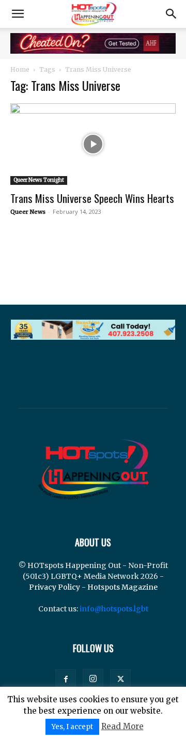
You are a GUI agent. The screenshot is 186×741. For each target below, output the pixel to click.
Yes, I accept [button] (72, 726)
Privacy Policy (54, 587)
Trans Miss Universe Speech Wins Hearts (92, 198)
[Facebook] (65, 679)
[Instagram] (93, 679)
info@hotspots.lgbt (114, 608)
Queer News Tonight (38, 180)
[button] (17, 14)
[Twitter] (120, 679)
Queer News (27, 211)
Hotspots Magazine (122, 587)
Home (19, 69)
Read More (122, 726)
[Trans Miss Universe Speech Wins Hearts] (93, 144)
